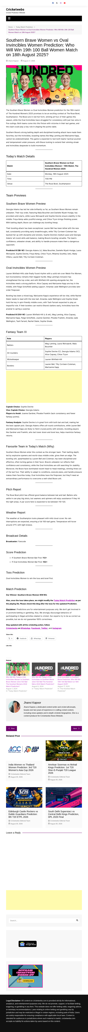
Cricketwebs (15, 9)
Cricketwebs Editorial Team (20, 774)
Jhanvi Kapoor (13, 61)
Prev (13, 728)
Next (75, 728)
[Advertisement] (44, 387)
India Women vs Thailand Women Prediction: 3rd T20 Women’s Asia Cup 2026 (22, 767)
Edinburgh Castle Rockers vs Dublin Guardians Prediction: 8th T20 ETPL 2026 (23, 814)
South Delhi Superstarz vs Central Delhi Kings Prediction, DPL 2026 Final (63, 814)
